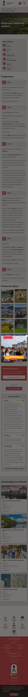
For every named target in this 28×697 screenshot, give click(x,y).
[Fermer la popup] (26, 336)
